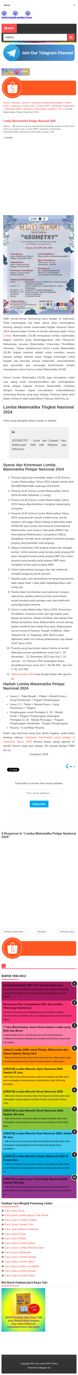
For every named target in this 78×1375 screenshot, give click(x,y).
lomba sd (7, 129)
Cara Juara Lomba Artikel (20, 1275)
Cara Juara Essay (15, 1233)
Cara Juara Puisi (14, 1210)
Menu (10, 28)
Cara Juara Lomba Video (20, 1261)
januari (27, 126)
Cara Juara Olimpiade (18, 1252)
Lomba (7, 335)
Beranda (42, 931)
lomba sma (19, 129)
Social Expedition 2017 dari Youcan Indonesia (33, 985)
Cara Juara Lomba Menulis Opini (24, 1247)
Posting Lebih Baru (13, 931)
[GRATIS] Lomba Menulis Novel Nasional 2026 (33, 1091)
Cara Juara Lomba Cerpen (21, 1219)
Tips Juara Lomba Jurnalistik (22, 1266)
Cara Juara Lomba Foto (19, 1224)
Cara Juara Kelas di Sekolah (22, 1229)
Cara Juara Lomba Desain (20, 1256)
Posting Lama (67, 931)
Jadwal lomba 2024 (22, 674)
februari (19, 126)
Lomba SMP (32, 129)
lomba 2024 (68, 126)
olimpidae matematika (30, 132)
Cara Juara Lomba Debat (20, 1243)
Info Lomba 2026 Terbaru (46, 1363)
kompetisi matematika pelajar (47, 126)
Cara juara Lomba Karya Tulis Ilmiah (26, 1215)
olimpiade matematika (50, 129)
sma (52, 132)
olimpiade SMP (10, 132)
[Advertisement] (39, 173)
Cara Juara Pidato (15, 1238)
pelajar (45, 132)
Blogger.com (45, 1368)
